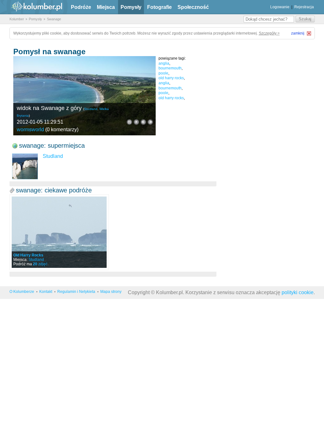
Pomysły (131, 7)
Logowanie (280, 7)
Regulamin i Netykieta (76, 291)
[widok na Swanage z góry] (84, 95)
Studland (90, 109)
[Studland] (25, 166)
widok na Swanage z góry (49, 108)
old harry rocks (171, 78)
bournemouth (170, 68)
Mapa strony (111, 291)
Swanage (54, 19)
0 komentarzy (62, 129)
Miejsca (106, 7)
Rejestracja (304, 7)
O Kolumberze (21, 291)
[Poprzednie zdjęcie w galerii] (150, 122)
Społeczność (193, 7)
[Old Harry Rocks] (59, 232)
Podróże (81, 7)
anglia (164, 63)
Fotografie (159, 7)
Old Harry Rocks (28, 255)
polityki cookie (298, 292)
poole (163, 73)
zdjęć (40, 264)
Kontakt (45, 291)
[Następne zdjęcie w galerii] (143, 122)
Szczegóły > (269, 33)
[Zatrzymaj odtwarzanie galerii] (136, 122)
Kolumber (16, 19)
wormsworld (30, 129)
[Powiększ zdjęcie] (129, 122)
